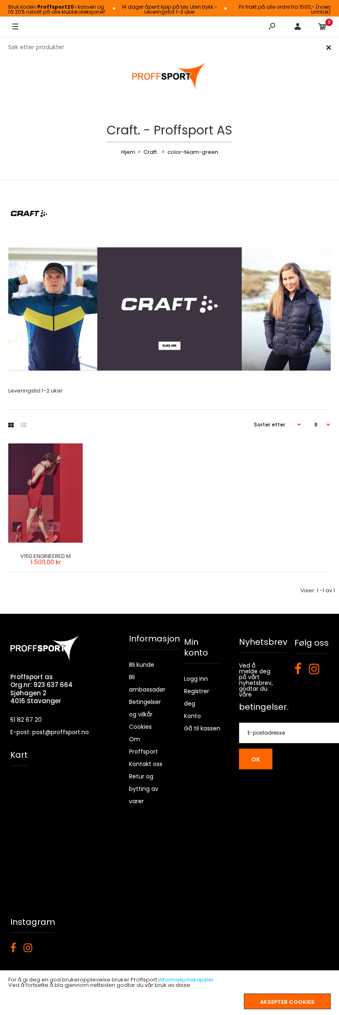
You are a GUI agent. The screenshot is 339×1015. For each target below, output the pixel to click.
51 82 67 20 (26, 720)
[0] (322, 26)
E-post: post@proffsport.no (49, 732)
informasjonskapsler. (186, 980)
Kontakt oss (145, 764)
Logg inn (196, 679)
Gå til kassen (202, 728)
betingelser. (264, 707)
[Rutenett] (11, 425)
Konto (192, 716)
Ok (255, 759)
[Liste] (23, 425)
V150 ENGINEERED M (45, 556)
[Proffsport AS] (169, 76)
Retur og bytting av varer (143, 788)
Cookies (140, 727)
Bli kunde (141, 665)
